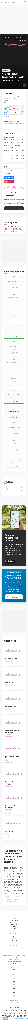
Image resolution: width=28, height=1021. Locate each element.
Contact (14, 926)
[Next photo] (13, 37)
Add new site (14, 942)
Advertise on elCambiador (14, 961)
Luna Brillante (22, 40)
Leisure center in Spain (10, 901)
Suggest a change (8, 187)
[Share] (24, 85)
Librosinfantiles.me (14, 949)
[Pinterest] (14, 988)
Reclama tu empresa (14, 208)
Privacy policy (14, 922)
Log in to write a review (14, 489)
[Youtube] (14, 996)
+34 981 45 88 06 (10, 170)
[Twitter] (14, 981)
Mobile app (14, 940)
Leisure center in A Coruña (11, 899)
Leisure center (6, 70)
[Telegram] (14, 992)
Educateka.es (14, 947)
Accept (5, 1018)
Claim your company (14, 959)
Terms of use (14, 924)
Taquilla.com (14, 969)
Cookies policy (14, 920)
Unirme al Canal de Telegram (15, 596)
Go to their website (11, 173)
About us (14, 918)
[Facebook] (14, 978)
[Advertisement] (14, 19)
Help (14, 936)
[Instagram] (14, 985)
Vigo (13, 2)
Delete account (14, 928)
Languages (14, 1000)
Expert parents (14, 938)
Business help (14, 963)
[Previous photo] (4, 37)
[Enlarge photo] (24, 37)
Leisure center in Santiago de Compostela (11, 897)
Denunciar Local (20, 187)
